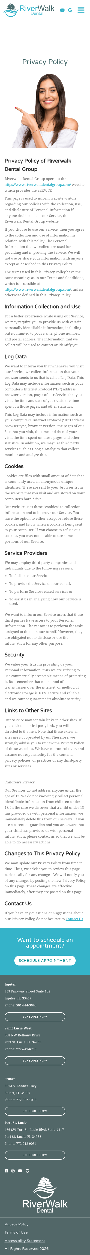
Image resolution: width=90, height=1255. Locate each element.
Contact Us (74, 918)
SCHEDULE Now (35, 1016)
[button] (81, 10)
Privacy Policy (17, 1224)
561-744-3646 (26, 1005)
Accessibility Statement (25, 1241)
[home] (31, 10)
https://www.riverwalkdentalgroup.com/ (38, 184)
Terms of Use (16, 1232)
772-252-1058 (25, 1100)
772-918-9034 (25, 1143)
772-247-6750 (26, 1049)
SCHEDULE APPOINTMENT (45, 961)
